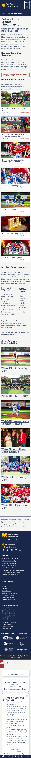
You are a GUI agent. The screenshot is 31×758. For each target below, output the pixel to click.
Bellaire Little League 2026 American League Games (13, 135)
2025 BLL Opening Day (13, 478)
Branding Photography (9, 563)
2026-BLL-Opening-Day (14, 506)
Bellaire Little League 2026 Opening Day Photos (13, 161)
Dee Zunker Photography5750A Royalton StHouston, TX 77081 (9, 624)
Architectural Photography (10, 558)
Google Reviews (10, 544)
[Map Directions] (22, 756)
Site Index (5, 588)
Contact (4, 584)
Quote (28, 756)
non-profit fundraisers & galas (16, 325)
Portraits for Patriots (8, 599)
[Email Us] (9, 756)
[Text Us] (15, 756)
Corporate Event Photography (11, 572)
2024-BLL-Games (9, 210)
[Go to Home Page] (4, 5)
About (4, 586)
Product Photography (9, 565)
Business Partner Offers (9, 593)
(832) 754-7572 (6, 628)
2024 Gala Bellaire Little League (13, 450)
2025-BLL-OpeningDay (11, 186)
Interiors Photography (9, 561)
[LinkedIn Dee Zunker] (3, 550)
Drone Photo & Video (8, 568)
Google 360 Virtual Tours (10, 575)
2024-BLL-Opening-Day (14, 369)
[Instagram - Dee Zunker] (12, 550)
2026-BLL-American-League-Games (15, 423)
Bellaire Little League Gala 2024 (15, 234)
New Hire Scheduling (8, 597)
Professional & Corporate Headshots (13, 570)
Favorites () (4, 663)
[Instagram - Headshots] (16, 550)
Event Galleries (6, 591)
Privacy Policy (15, 657)
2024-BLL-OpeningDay (12, 258)
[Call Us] (3, 756)
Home (4, 13)
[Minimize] (1, 661)
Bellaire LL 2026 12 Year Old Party (13, 109)
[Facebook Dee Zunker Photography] (7, 550)
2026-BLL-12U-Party (14, 396)
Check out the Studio (8, 595)
